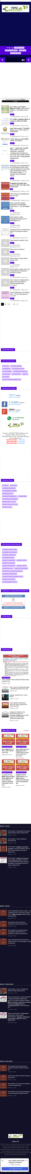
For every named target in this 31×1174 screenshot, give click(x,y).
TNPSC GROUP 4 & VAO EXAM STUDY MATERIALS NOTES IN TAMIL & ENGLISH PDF (18, 1067)
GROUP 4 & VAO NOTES (21, 568)
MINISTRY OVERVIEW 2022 (10, 496)
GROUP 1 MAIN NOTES (9, 560)
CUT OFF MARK (7, 371)
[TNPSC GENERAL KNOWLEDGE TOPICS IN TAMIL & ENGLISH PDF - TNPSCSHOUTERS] (5, 705)
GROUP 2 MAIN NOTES (9, 565)
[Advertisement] (15, 29)
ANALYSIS (6, 366)
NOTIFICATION (17, 374)
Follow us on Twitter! (15, 397)
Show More (26, 730)
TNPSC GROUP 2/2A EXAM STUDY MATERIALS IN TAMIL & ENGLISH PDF (17, 923)
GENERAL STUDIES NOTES (10, 552)
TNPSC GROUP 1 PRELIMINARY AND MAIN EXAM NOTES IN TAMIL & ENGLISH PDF (19, 832)
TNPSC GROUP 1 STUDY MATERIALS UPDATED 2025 (17, 840)
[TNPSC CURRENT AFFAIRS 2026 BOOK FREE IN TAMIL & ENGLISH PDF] (15, 665)
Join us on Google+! (14, 412)
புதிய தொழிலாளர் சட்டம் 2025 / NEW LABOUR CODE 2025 (8, 750)
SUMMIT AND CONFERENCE (10, 499)
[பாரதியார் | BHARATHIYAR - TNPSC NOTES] (5, 697)
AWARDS (6, 485)
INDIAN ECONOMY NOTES (10, 574)
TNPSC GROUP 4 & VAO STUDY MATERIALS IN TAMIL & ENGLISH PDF (19, 1084)
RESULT (26, 374)
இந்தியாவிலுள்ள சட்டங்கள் (9, 501)
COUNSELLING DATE (19, 368)
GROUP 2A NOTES (8, 568)
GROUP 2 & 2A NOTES (9, 563)
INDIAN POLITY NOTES (9, 579)
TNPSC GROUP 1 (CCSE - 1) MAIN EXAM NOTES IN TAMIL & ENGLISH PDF (18, 990)
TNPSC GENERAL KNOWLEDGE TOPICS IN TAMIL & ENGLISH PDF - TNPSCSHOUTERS (19, 704)
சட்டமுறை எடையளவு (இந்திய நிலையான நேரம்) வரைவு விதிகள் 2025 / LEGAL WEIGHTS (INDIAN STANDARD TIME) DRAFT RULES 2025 (8, 780)
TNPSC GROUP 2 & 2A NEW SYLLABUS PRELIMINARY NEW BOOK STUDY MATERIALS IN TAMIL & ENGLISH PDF (18, 931)
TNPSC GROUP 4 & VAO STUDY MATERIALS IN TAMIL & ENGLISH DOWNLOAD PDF (19, 1092)
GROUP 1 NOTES (22, 560)
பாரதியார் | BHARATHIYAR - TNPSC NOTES (18, 695)
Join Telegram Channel (15, 1169)
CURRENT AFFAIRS (19, 47)
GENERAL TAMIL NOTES (9, 555)
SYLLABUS (6, 377)
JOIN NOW (22, 440)
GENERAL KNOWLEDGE (11, 50)
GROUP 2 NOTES (22, 565)
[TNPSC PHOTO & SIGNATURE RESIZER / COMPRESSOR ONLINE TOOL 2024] (5, 689)
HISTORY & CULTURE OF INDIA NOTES (13, 571)
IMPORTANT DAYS (8, 493)
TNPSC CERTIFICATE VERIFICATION (12, 379)
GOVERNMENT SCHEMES (10, 491)
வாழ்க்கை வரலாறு (8, 507)
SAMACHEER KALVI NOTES (10, 582)
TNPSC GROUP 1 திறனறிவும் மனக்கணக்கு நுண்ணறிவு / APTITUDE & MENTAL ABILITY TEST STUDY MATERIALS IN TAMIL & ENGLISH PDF (19, 849)
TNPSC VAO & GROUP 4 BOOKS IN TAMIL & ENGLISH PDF (19, 1076)
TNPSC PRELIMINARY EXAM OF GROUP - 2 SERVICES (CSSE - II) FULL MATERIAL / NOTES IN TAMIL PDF (19, 941)
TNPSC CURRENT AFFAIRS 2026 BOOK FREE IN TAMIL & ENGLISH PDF (15, 680)
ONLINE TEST (22, 50)
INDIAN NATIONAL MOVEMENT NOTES (13, 576)
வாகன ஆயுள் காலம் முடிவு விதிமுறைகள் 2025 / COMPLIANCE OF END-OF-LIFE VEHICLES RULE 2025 (22, 752)
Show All (15, 101)
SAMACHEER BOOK (16, 53)
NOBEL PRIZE (23, 496)
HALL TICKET (7, 374)
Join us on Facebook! (14, 404)
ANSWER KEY (7, 368)
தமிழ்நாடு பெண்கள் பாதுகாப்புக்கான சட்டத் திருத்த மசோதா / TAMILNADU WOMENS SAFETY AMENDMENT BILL (22, 779)
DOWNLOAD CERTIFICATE (21, 371)
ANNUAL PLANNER (16, 366)
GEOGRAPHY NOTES (9, 557)
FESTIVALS (14, 485)
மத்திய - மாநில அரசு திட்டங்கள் (10, 504)
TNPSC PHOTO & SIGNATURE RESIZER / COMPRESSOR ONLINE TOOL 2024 (19, 688)
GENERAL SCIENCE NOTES (10, 549)
